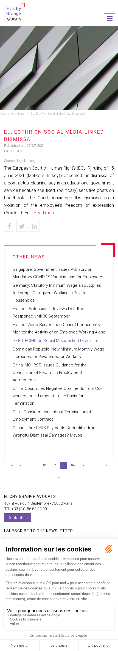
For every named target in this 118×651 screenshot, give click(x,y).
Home (20, 113)
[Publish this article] (21, 226)
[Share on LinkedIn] (34, 226)
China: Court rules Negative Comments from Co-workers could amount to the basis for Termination (57, 396)
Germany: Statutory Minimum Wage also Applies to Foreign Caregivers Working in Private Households (57, 293)
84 (73, 465)
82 (54, 465)
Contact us (17, 517)
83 (63, 465)
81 (45, 465)
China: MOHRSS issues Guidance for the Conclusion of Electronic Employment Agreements (50, 372)
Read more (44, 212)
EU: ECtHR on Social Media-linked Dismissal (58, 113)
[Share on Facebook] (9, 226)
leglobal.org (26, 161)
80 (35, 465)
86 (91, 465)
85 (82, 465)
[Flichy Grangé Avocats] (14, 12)
